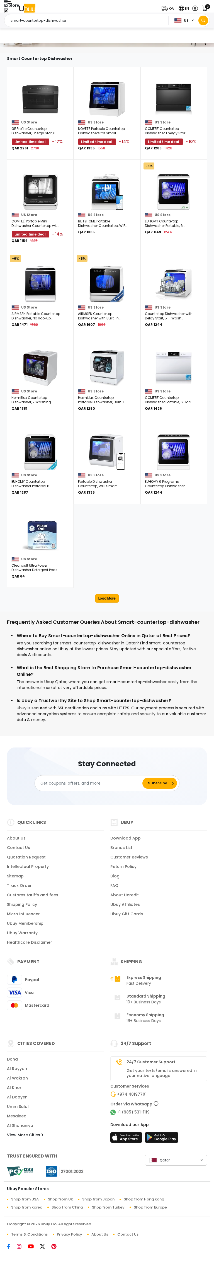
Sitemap (15, 876)
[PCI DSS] (20, 1171)
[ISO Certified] (62, 1171)
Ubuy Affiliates (125, 904)
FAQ (114, 885)
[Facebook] (11, 1247)
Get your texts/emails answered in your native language (162, 1073)
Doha (12, 1059)
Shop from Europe (150, 1207)
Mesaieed (16, 1116)
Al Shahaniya (20, 1125)
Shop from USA (25, 1199)
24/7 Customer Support (151, 1061)
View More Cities (24, 1135)
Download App (125, 838)
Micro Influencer (23, 914)
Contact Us (18, 847)
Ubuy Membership (25, 923)
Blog (115, 876)
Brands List (121, 847)
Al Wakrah (17, 1078)
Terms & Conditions (29, 1234)
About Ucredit (124, 895)
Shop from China (67, 1207)
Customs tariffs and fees (32, 895)
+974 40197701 (132, 1094)
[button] (169, 8)
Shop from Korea (26, 1207)
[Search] (203, 20)
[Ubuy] (27, 8)
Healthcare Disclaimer (29, 942)
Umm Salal (18, 1106)
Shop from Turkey (108, 1207)
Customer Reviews (129, 857)
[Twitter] (45, 1247)
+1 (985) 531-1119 (133, 1112)
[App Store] (127, 1139)
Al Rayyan (17, 1068)
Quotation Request (26, 857)
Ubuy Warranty (22, 933)
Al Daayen (17, 1097)
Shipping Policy (22, 904)
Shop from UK (60, 1199)
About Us (16, 838)
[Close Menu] (6, 10)
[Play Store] (161, 1139)
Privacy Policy (69, 1234)
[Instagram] (22, 1247)
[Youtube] (33, 1247)
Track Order (19, 885)
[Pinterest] (56, 1247)
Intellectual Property (28, 866)
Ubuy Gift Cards (126, 914)
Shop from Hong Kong (144, 1199)
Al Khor (14, 1087)
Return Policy (123, 866)
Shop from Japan (98, 1199)
